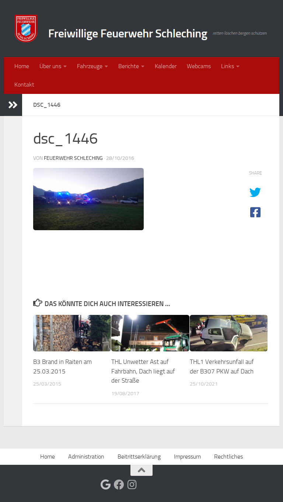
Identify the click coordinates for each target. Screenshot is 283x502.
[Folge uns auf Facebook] (119, 485)
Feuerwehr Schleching (73, 158)
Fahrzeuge (89, 66)
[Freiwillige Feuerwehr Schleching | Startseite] (141, 28)
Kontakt (24, 84)
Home (21, 66)
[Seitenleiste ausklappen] (13, 105)
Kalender (166, 66)
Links (227, 66)
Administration (86, 456)
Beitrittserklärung (139, 456)
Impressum (187, 456)
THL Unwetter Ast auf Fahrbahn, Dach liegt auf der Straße (143, 371)
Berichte (128, 66)
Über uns (50, 66)
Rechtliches (228, 456)
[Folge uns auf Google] (106, 485)
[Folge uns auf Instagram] (132, 485)
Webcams (199, 66)
